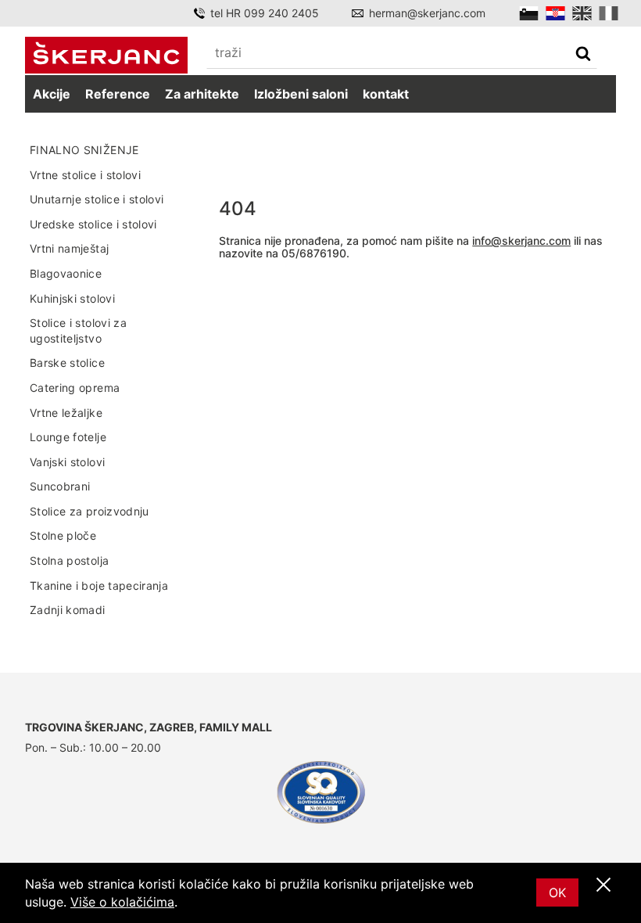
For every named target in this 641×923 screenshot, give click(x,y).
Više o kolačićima (122, 902)
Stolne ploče (63, 535)
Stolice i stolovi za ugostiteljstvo (78, 330)
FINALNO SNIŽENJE (84, 149)
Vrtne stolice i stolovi (85, 174)
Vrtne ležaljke (66, 412)
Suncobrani (60, 486)
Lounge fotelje (68, 437)
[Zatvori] (603, 885)
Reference (117, 94)
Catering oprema (75, 387)
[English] (582, 13)
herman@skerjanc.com (427, 13)
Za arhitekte (202, 94)
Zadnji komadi (68, 609)
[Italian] (608, 13)
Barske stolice (67, 362)
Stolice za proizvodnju (89, 511)
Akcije (51, 94)
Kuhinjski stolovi (72, 298)
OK (557, 892)
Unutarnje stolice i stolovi (96, 199)
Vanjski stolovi (67, 462)
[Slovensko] (528, 13)
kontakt (386, 94)
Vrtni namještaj (69, 248)
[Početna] (106, 55)
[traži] (583, 55)
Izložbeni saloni (301, 94)
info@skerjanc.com (521, 240)
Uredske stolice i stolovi (93, 224)
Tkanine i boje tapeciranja (99, 585)
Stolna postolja (69, 560)
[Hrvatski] (555, 13)
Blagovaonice (66, 273)
